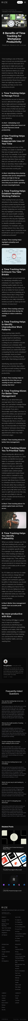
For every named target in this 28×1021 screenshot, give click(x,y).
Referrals (17, 977)
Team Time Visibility (6, 928)
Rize (15, 620)
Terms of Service (23, 1019)
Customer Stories (19, 949)
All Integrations (5, 961)
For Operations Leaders (20, 933)
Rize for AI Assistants (20, 970)
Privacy (3, 1007)
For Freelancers (18, 922)
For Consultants (18, 924)
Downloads (17, 989)
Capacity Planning (19, 936)
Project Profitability (6, 930)
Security (3, 1009)
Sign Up (20, 2)
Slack (3, 958)
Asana (3, 947)
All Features (4, 935)
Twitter (16, 998)
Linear (3, 954)
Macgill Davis (8, 665)
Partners (3, 1005)
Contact (3, 998)
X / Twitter (10, 676)
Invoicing (17, 931)
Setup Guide (18, 984)
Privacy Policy (16, 1019)
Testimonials (18, 975)
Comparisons (18, 954)
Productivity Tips (12, 10)
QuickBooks (4, 956)
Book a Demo (5, 1002)
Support (3, 1000)
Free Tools (17, 973)
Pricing (16, 951)
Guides (16, 982)
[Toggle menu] (25, 2)
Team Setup (18, 987)
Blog (7, 10)
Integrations (4, 932)
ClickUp (3, 949)
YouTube (17, 1000)
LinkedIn (5, 676)
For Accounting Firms (20, 926)
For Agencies (18, 919)
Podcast (17, 980)
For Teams (17, 938)
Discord (17, 995)
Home (3, 10)
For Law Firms (18, 929)
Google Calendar (6, 951)
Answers (17, 968)
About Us (4, 995)
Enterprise (17, 940)
